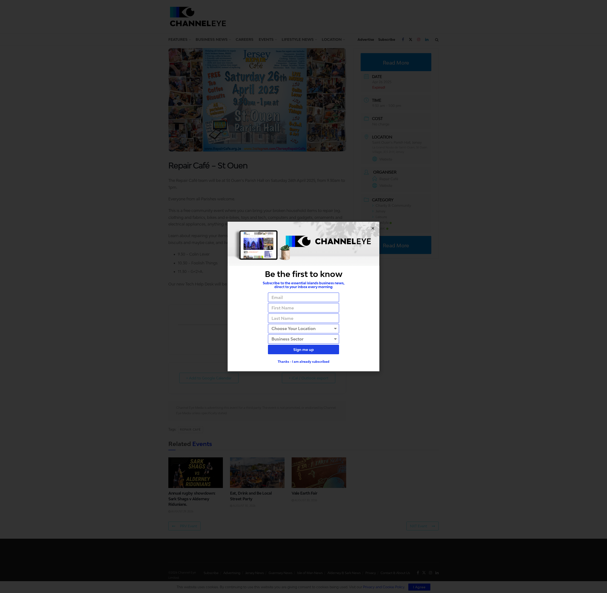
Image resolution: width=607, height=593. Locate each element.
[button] (373, 228)
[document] (303, 296)
